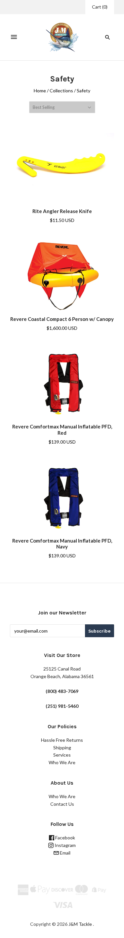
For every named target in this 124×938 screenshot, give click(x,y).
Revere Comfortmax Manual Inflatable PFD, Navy (62, 544)
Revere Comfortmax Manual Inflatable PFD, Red (62, 429)
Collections (61, 90)
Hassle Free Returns (62, 740)
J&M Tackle (80, 924)
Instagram (65, 845)
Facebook (64, 837)
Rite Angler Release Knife (62, 211)
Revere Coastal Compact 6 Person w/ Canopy (62, 319)
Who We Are (62, 762)
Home (40, 90)
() (99, 7)
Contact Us (62, 804)
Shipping (62, 747)
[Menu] (14, 37)
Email (64, 853)
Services (62, 755)
